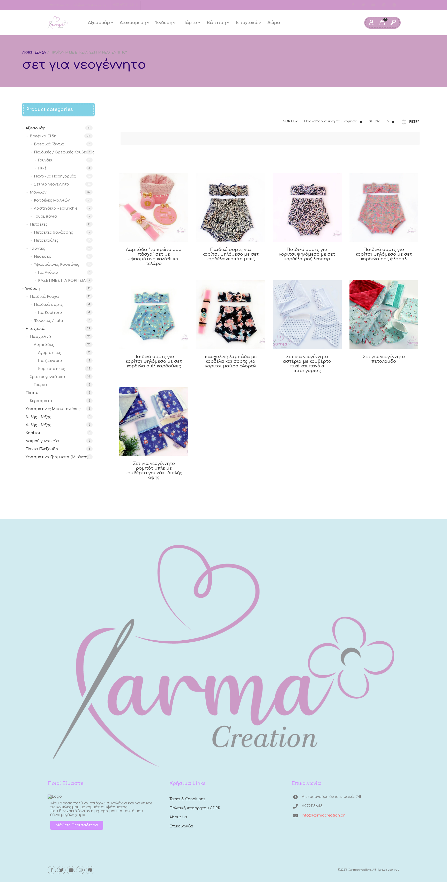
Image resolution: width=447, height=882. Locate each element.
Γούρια (40, 385)
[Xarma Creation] (58, 22)
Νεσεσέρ (42, 256)
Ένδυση (164, 22)
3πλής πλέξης (38, 417)
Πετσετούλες (46, 240)
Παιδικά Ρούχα (44, 297)
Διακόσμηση (133, 22)
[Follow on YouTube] (373, 5)
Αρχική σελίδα (34, 52)
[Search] (393, 22)
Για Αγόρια (48, 273)
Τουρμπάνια (45, 216)
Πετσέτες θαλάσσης (53, 232)
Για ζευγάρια (50, 361)
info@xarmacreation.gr (89, 4)
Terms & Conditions (187, 799)
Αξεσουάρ (99, 22)
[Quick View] (160, 243)
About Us (178, 817)
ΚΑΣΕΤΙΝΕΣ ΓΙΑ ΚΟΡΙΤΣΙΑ (62, 281)
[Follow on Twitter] (363, 5)
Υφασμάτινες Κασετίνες (56, 264)
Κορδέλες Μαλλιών (52, 200)
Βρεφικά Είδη (43, 136)
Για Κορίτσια (50, 313)
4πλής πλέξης (38, 425)
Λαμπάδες (44, 345)
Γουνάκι (45, 160)
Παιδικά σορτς (48, 305)
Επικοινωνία (181, 826)
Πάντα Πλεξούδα (42, 449)
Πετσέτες (39, 224)
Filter (414, 122)
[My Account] (371, 22)
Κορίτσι (33, 433)
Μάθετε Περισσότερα (76, 825)
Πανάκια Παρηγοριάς (55, 176)
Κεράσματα (41, 401)
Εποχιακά (247, 22)
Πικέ (42, 168)
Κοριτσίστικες (51, 369)
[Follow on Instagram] (384, 5)
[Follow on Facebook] (353, 5)
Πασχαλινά (40, 337)
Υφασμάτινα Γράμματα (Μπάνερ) (57, 457)
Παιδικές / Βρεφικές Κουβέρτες (64, 152)
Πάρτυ (189, 22)
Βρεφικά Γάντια (49, 144)
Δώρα (273, 22)
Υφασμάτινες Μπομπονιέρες (53, 409)
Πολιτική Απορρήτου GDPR (194, 808)
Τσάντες (37, 248)
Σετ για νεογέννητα (51, 184)
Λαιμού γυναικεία (42, 441)
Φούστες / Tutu (48, 321)
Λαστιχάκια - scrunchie (56, 208)
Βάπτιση (216, 22)
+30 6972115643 (125, 4)
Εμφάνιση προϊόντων (148, 243)
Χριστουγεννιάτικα (47, 377)
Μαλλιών (38, 192)
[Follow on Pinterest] (394, 5)
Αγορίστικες (49, 353)
